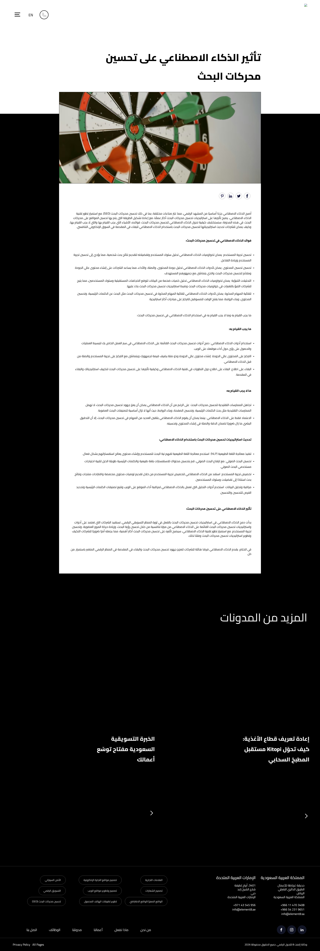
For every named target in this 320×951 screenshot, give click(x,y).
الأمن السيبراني (53, 880)
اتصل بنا (31, 930)
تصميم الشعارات (154, 890)
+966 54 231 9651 (292, 909)
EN (31, 14)
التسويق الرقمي (52, 890)
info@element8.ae (244, 909)
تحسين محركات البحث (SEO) (46, 901)
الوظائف (54, 930)
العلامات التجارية (154, 880)
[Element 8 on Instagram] (291, 929)
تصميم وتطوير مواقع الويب (102, 890)
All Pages (38, 944)
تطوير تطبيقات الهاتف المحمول (100, 901)
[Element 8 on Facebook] (281, 929)
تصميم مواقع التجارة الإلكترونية (100, 880)
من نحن (145, 930)
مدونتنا (77, 930)
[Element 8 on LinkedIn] (302, 929)
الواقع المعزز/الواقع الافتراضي (146, 901)
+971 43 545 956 (244, 905)
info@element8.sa (292, 914)
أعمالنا (98, 930)
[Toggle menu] (17, 14)
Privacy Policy (21, 944)
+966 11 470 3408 (292, 905)
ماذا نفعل (121, 930)
